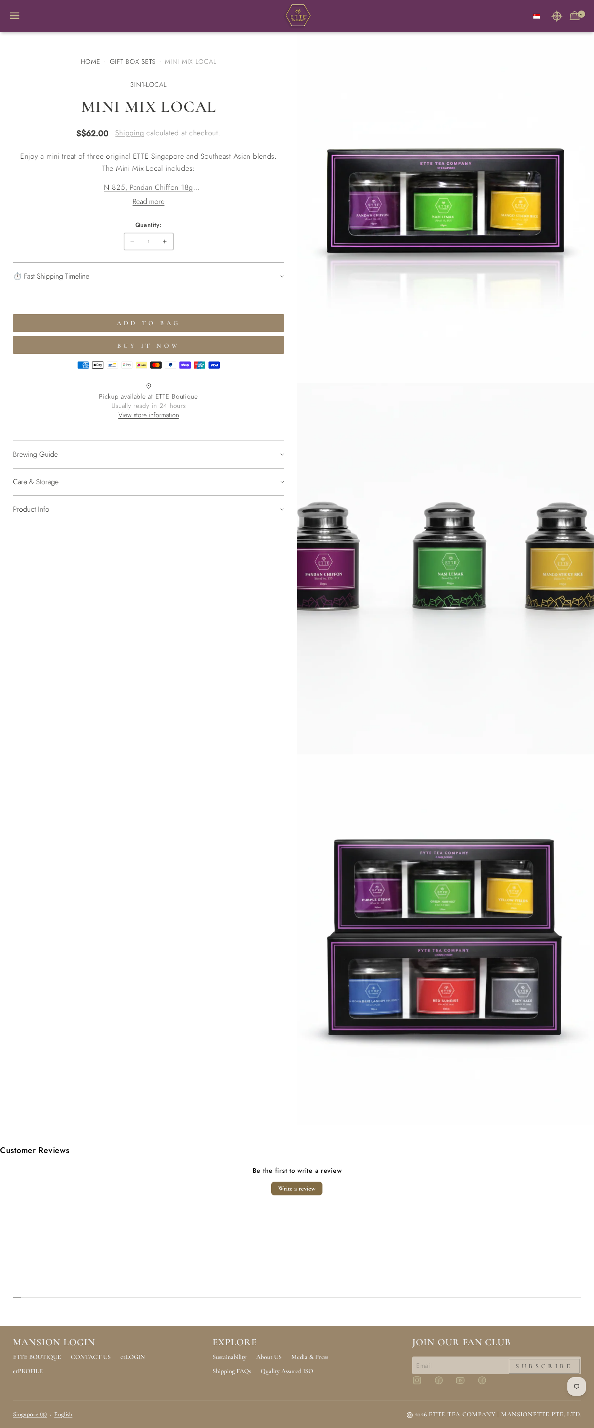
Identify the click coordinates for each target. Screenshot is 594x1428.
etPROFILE (28, 1371)
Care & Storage (36, 482)
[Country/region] (537, 16)
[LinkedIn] (487, 1384)
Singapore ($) (30, 1414)
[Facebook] (443, 1384)
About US (269, 1357)
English (63, 1414)
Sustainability (229, 1357)
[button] (557, 16)
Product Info (31, 509)
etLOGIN (132, 1357)
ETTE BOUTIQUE (37, 1357)
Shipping (129, 133)
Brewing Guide (35, 454)
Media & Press (309, 1357)
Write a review (297, 1188)
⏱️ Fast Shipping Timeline (51, 276)
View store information (148, 415)
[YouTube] (465, 1384)
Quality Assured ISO (287, 1371)
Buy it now (148, 346)
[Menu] (17, 16)
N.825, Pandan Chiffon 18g (148, 187)
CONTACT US (91, 1357)
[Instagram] (422, 1384)
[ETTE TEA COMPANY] (297, 16)
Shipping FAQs (232, 1371)
